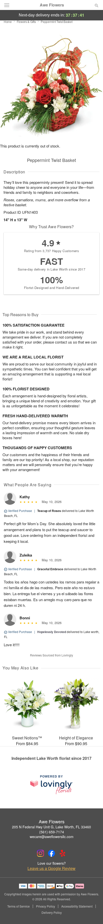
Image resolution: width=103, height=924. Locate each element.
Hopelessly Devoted (51, 632)
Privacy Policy (45, 906)
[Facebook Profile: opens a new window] (51, 853)
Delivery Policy (52, 912)
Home (8, 21)
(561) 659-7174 (51, 831)
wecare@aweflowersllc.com (52, 836)
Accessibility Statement (76, 906)
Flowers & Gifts (26, 21)
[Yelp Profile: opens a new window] (62, 853)
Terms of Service (18, 906)
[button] (92, 913)
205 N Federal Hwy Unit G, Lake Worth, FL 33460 (51, 826)
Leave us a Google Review (52, 868)
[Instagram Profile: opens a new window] (40, 853)
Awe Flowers (52, 5)
